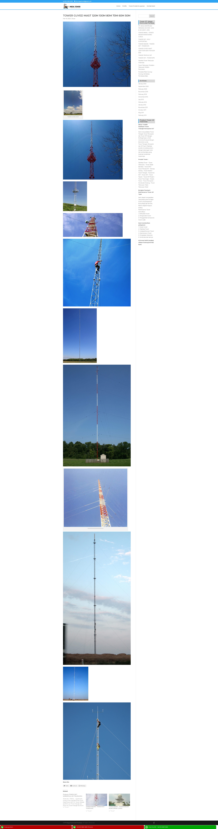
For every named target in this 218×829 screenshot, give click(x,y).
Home (118, 6)
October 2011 (142, 110)
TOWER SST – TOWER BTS (146, 58)
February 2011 (142, 115)
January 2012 (142, 105)
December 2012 (143, 97)
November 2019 (143, 91)
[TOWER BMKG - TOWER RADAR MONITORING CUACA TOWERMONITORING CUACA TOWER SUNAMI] (119, 800)
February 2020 (142, 89)
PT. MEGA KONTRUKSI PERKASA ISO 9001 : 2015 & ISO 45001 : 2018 (146, 28)
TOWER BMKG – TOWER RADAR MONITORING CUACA (146, 34)
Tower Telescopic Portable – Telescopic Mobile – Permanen (146, 67)
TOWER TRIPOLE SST (145, 55)
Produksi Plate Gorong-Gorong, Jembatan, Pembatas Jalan (145, 74)
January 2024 (142, 84)
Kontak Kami (151, 6)
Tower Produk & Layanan (137, 6)
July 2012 (141, 99)
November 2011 (143, 107)
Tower (73, 18)
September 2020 (143, 86)
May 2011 (141, 112)
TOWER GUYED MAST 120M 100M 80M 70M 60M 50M (146, 51)
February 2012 (142, 102)
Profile (124, 6)
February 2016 (142, 94)
